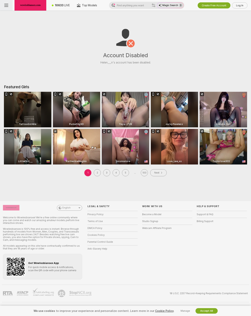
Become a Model (151, 214)
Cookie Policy (164, 310)
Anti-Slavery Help (97, 248)
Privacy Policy (95, 214)
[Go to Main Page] (30, 5)
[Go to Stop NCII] (80, 293)
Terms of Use (95, 221)
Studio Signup (150, 221)
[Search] (153, 5)
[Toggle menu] (6, 5)
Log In (239, 5)
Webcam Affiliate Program (157, 228)
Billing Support (205, 221)
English (66, 207)
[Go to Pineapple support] (62, 293)
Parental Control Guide (100, 242)
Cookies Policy (96, 235)
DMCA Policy (94, 228)
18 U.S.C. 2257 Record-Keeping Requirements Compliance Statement (209, 293)
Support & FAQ (205, 214)
